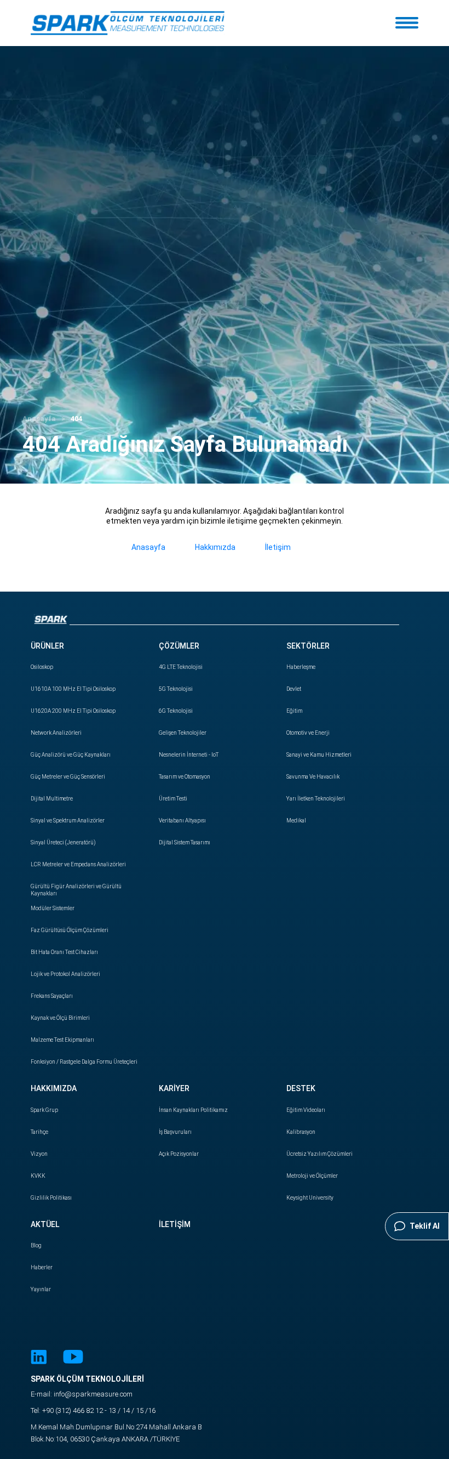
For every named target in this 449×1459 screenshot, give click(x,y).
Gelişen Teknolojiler (182, 733)
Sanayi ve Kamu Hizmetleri (319, 755)
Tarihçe (39, 1132)
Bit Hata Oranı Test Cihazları (64, 952)
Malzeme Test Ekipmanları (62, 1040)
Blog (36, 1245)
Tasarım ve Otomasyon (184, 777)
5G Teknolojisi (176, 689)
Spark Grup (44, 1110)
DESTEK (300, 1088)
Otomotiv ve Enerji (308, 733)
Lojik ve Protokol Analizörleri (65, 974)
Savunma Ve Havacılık (312, 777)
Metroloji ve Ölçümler (312, 1176)
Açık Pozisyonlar (179, 1154)
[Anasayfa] (128, 23)
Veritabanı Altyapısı (182, 821)
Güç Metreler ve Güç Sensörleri (68, 777)
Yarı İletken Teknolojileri (315, 799)
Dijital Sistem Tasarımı (184, 842)
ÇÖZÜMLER (179, 645)
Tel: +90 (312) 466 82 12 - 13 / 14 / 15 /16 (93, 1410)
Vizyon (39, 1154)
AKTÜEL (45, 1224)
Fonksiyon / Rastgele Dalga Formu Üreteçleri (84, 1062)
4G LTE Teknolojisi (181, 667)
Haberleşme (300, 667)
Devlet (293, 689)
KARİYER (174, 1088)
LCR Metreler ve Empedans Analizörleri (78, 864)
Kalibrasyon (300, 1132)
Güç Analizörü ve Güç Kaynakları (71, 755)
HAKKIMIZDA (54, 1088)
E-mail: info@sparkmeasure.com (82, 1394)
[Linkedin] (39, 1358)
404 (76, 419)
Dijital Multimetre (52, 799)
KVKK (38, 1176)
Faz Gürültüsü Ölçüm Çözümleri (69, 930)
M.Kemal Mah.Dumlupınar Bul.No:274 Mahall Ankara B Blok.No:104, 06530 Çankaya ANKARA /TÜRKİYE (116, 1433)
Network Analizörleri (56, 733)
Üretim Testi (173, 799)
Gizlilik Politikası (51, 1198)
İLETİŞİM (175, 1224)
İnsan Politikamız (193, 1110)
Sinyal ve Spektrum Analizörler (68, 821)
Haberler (42, 1267)
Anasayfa (39, 419)
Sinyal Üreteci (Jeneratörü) (63, 842)
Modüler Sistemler (52, 908)
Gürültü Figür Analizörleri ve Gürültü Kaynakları (76, 889)
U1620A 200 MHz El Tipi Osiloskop (73, 711)
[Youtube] (73, 1358)
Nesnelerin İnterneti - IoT (188, 755)
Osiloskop (42, 667)
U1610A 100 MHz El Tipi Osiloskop (73, 689)
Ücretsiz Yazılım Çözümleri (319, 1154)
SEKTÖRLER (308, 645)
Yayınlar (41, 1289)
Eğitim (294, 711)
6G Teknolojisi (176, 711)
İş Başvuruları (175, 1132)
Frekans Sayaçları (52, 996)
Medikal (296, 821)
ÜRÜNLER (47, 645)
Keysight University (309, 1198)
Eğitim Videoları (305, 1110)
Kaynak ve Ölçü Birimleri (60, 1018)
